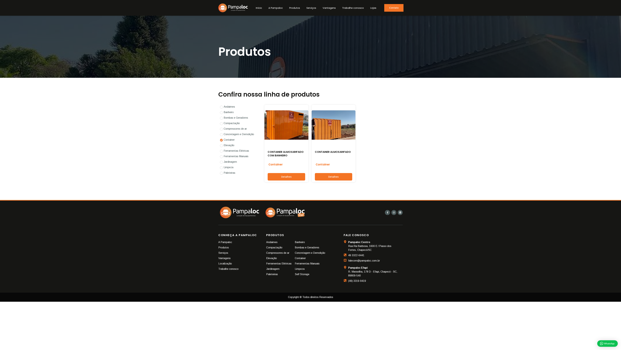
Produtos (294, 8)
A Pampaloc (275, 8)
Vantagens (329, 8)
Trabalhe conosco (353, 8)
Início (259, 8)
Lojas (373, 8)
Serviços (311, 8)
